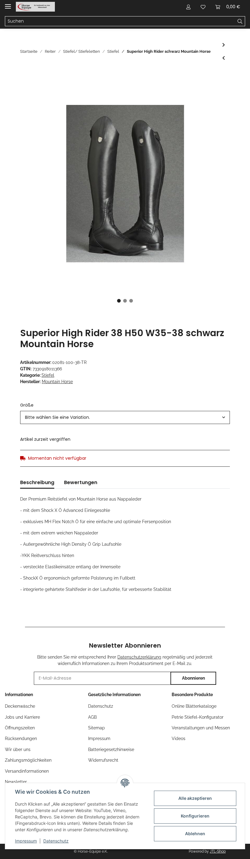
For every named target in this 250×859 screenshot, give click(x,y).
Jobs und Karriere (22, 717)
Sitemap (96, 727)
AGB (92, 717)
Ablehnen (195, 833)
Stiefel (47, 375)
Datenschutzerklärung (139, 657)
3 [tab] (131, 301)
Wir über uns (17, 749)
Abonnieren (193, 678)
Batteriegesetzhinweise (111, 749)
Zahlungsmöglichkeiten (28, 760)
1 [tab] (119, 301)
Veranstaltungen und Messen (201, 727)
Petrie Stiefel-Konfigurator (197, 717)
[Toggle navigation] (8, 4)
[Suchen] (240, 21)
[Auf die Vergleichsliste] (201, 90)
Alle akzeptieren (195, 798)
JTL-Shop (218, 851)
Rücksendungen (21, 738)
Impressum (99, 738)
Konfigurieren (195, 815)
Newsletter (16, 781)
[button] (188, 7)
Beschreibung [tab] (37, 482)
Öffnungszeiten (20, 727)
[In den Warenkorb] (25, 75)
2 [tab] (125, 301)
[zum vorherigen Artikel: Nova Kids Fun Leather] (223, 58)
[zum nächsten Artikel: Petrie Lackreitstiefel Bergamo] (223, 45)
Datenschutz (100, 706)
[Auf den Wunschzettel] (217, 90)
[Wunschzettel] (203, 7)
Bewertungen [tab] (80, 482)
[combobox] (125, 417)
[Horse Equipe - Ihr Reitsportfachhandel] (35, 7)
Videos (178, 738)
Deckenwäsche (20, 706)
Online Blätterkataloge (194, 706)
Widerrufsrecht (103, 760)
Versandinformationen (27, 771)
